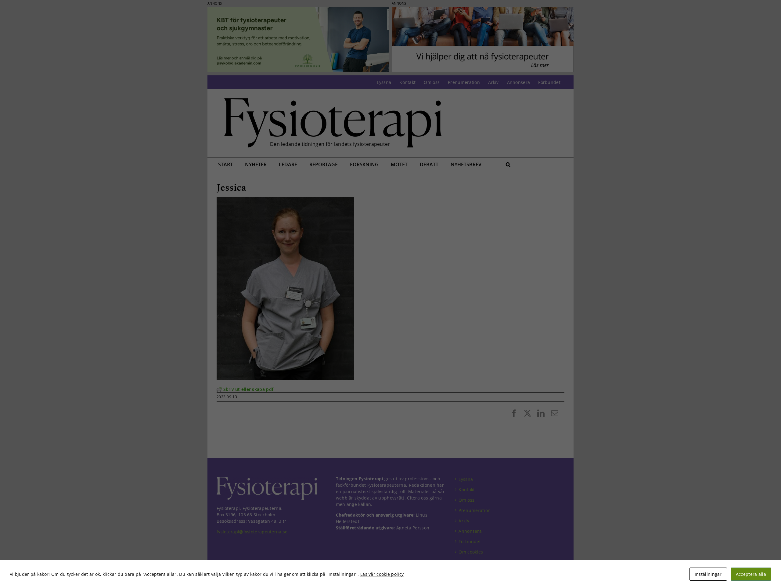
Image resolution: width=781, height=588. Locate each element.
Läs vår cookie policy (382, 574)
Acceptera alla (751, 574)
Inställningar (708, 574)
